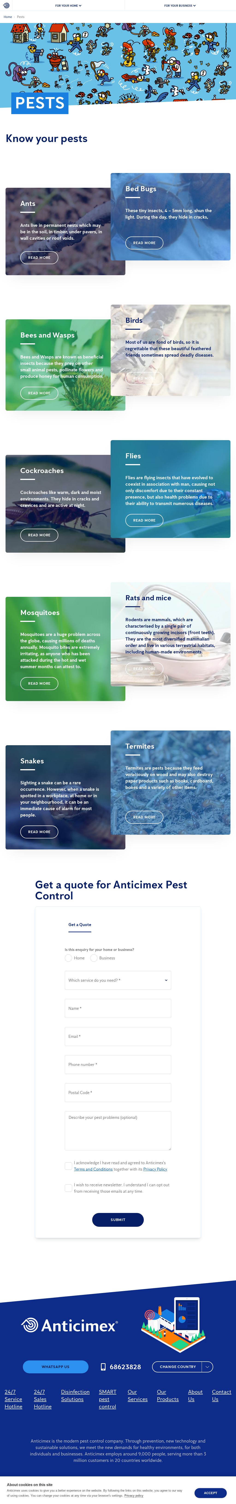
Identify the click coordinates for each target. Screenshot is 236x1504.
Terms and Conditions (93, 1169)
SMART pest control (107, 1399)
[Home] (6, 5)
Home (8, 17)
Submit (118, 1220)
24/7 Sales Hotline (43, 1399)
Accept (210, 1493)
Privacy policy (133, 1495)
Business (107, 958)
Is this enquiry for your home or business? (99, 949)
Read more (39, 257)
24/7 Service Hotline (13, 1399)
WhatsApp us (56, 1367)
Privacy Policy (155, 1169)
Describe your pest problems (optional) (103, 1117)
